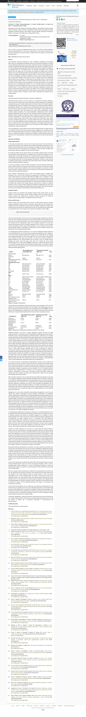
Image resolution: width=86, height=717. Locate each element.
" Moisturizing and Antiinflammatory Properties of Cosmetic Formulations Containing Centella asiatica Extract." (67, 120)
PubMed (25, 516)
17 (14, 386)
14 (25, 369)
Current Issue (41, 5)
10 (44, 179)
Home (13, 705)
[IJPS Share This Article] (57, 19)
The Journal (29, 5)
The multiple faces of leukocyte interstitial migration (36, 593)
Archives (48, 5)
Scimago (71, 82)
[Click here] (43, 709)
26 (15, 418)
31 (21, 466)
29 (20, 430)
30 (19, 466)
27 (27, 419)
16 (49, 380)
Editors (35, 5)
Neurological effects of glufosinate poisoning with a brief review (35, 518)
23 (32, 404)
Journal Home (12, 1)
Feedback (60, 705)
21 (27, 396)
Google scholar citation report (61, 129)
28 (16, 424)
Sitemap (48, 705)
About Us (18, 705)
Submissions (66, 5)
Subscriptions (26, 1)
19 (25, 393)
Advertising (18, 1)
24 (31, 406)
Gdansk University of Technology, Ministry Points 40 (67, 86)
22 (46, 398)
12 (42, 356)
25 (43, 406)
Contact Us (32, 1)
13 (42, 359)
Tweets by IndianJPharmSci (67, 154)
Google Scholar (19, 516)
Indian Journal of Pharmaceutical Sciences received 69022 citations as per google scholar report (67, 135)
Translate (74, 1)
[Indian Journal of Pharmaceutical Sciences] (15, 5)
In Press (53, 5)
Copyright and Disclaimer (69, 705)
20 (43, 393)
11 (14, 338)
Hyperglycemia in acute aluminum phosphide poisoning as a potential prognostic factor (31, 626)
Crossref (13, 516)
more (77, 34)
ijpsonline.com (42, 707)
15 (40, 378)
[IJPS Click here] (67, 145)
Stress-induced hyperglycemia (37, 645)
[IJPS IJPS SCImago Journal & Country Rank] (72, 39)
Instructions (59, 5)
